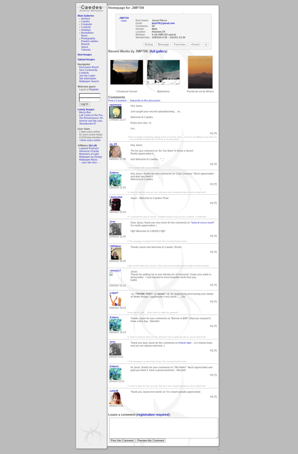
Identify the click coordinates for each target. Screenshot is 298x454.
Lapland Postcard (89, 148)
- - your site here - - (89, 162)
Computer (86, 24)
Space (84, 47)
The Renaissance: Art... (91, 118)
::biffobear (115, 246)
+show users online (90, 140)
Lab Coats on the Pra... (91, 115)
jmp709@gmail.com (163, 23)
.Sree (112, 221)
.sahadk (113, 390)
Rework (85, 44)
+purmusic (115, 104)
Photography (88, 38)
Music (84, 35)
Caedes (92, 8)
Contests (86, 27)
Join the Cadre (87, 75)
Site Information (87, 78)
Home (219, 449)
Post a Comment (117, 100)
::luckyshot (115, 197)
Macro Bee (85, 112)
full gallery (158, 51)
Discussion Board (89, 67)
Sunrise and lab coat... (91, 120)
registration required (153, 414)
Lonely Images (86, 109)
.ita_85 (113, 144)
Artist (123, 20)
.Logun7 (113, 292)
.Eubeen (114, 172)
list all (92, 145)
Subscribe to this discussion (145, 100)
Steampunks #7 (87, 123)
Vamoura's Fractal (89, 151)
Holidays (86, 30)
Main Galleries (86, 15)
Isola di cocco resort (202, 222)
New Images (85, 54)
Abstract (85, 18)
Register (94, 89)
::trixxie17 (115, 270)
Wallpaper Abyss (88, 159)
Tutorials (86, 49)
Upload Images (86, 59)
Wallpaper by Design (90, 156)
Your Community (88, 70)
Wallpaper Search (89, 81)
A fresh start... (185, 342)
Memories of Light (89, 154)
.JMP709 (124, 18)
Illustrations (87, 32)
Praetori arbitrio (89, 41)
